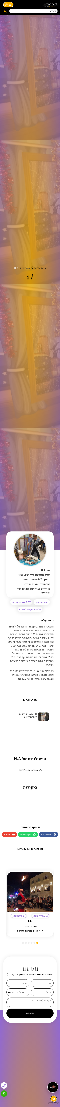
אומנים (26, 268)
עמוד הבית (40, 268)
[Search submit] (5, 11)
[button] (30, 609)
